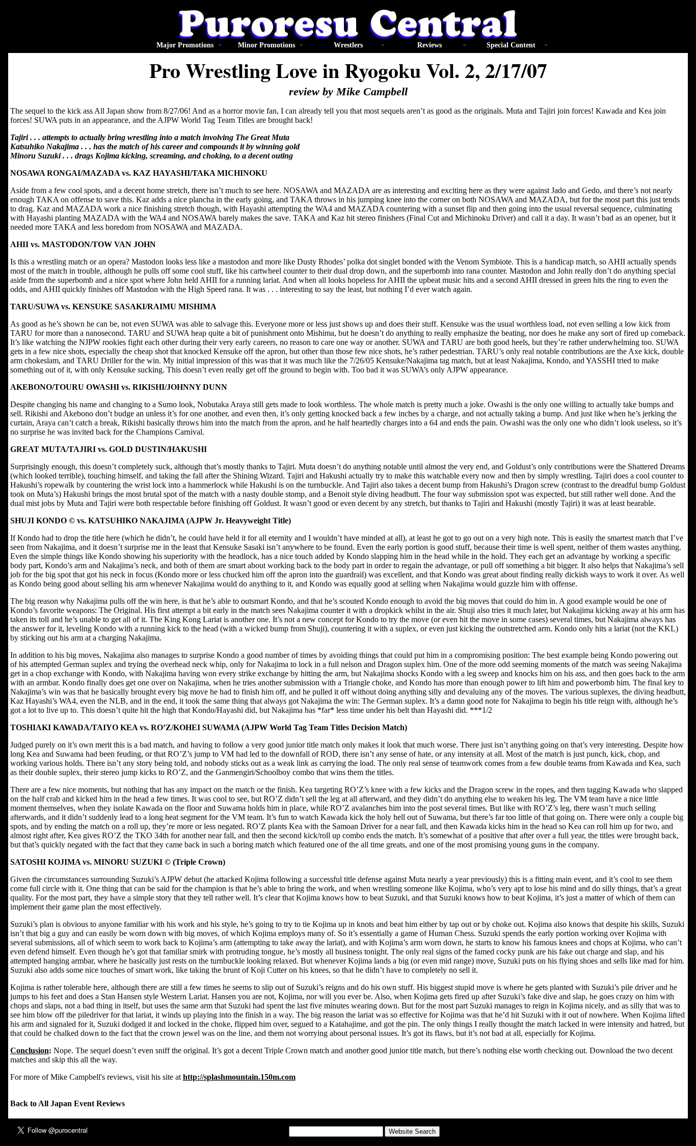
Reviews (429, 45)
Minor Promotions (266, 45)
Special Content (511, 45)
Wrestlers (348, 45)
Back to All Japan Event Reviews (67, 1103)
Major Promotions (184, 45)
